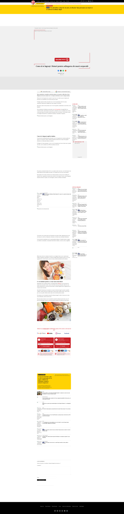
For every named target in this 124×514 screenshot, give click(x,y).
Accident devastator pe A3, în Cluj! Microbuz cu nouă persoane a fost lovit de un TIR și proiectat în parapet (63, 3)
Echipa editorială (47, 506)
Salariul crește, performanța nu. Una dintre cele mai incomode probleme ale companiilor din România (82, 219)
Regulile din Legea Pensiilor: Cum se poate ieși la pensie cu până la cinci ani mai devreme (82, 190)
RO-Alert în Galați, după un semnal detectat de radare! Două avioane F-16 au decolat (56, 408)
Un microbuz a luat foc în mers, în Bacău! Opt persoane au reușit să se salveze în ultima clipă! (69, 8)
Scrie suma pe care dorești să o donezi (60, 342)
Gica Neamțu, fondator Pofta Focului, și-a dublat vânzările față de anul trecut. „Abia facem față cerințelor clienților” (83, 254)
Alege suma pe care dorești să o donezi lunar (44, 342)
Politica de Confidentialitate (66, 506)
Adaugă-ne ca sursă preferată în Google (64, 91)
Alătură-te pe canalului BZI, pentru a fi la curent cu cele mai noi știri (54, 329)
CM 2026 (67, 1)
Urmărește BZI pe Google (46, 91)
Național (57, 1)
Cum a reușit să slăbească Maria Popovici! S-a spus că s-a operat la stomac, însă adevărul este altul (56, 194)
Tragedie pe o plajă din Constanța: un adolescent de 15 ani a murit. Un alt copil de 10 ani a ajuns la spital (82, 116)
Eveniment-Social (46, 1)
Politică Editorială (54, 506)
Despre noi (42, 506)
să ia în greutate (57, 109)
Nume (38, 477)
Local (42, 1)
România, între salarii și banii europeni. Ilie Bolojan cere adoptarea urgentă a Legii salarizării (56, 437)
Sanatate (62, 74)
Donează (63, 346)
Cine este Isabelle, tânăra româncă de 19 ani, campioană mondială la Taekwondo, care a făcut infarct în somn (56, 398)
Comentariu (39, 465)
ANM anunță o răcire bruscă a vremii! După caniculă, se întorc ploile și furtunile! (55, 443)
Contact (60, 506)
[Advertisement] (54, 365)
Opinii (64, 1)
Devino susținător (46, 346)
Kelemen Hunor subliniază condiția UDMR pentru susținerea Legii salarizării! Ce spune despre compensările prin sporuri (82, 211)
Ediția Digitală (81, 506)
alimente (59, 283)
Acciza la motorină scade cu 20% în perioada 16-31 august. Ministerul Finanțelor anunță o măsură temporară (45, 379)
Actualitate (38, 1)
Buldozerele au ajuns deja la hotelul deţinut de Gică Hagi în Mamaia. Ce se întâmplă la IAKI (56, 404)
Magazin (61, 1)
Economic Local (52, 1)
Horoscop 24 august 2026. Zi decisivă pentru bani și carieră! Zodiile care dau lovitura (83, 205)
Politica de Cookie (75, 506)
